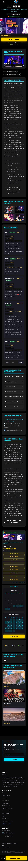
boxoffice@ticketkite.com (9, 833)
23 (14, 628)
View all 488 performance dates (18, 582)
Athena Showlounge (9, 421)
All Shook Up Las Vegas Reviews (9, 71)
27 (16, 606)
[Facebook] (5, 660)
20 (5, 628)
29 (22, 606)
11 (19, 622)
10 (16, 622)
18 (19, 625)
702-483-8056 (7, 830)
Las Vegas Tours (6, 795)
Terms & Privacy (5, 818)
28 (19, 606)
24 (16, 628)
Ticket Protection (6, 813)
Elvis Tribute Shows (6, 806)
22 (11, 628)
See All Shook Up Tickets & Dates (12, 521)
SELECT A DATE (16, 858)
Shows (3, 793)
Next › (20, 362)
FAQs (3, 816)
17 (16, 625)
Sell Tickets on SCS (6, 824)
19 (22, 625)
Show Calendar (5, 800)
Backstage (4, 798)
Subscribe (14, 759)
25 (19, 628)
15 (11, 625)
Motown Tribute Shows (7, 808)
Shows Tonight (5, 803)
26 (14, 606)
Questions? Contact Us (7, 821)
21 (8, 628)
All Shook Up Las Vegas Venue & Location (11, 74)
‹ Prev (7, 362)
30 (5, 608)
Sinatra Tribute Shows (7, 811)
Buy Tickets (14, 39)
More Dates (14, 636)
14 (8, 625)
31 (8, 608)
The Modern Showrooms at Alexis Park (14, 419)
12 (22, 622)
